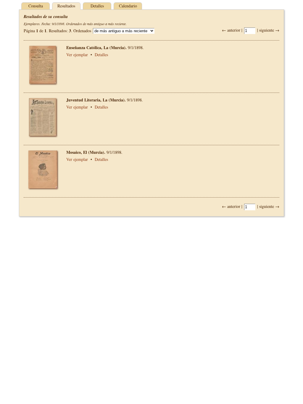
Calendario (128, 6)
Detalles (97, 6)
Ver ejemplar (77, 54)
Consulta (35, 6)
